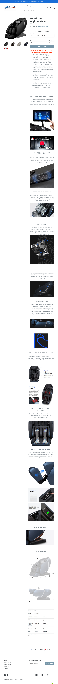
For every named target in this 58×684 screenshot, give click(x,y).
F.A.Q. (33, 10)
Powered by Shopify (19, 679)
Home (23, 5)
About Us (6, 666)
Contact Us (26, 10)
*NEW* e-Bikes (36, 8)
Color (31, 40)
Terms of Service (8, 662)
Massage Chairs (32, 5)
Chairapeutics (10, 679)
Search (5, 660)
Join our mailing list (35, 660)
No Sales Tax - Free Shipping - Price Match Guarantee (29, 1)
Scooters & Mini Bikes (24, 8)
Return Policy (7, 664)
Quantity (50, 40)
